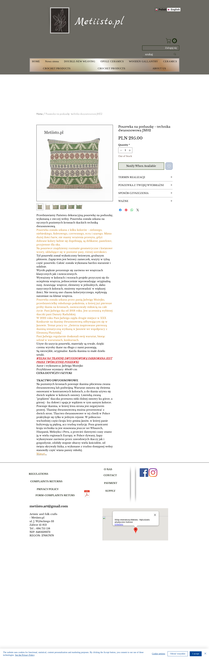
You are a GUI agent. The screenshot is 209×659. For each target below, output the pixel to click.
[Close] (205, 654)
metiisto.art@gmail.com (49, 506)
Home (39, 113)
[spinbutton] (125, 150)
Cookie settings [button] (158, 654)
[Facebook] (144, 472)
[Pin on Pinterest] (126, 210)
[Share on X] (138, 210)
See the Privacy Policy (25, 655)
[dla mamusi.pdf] (87, 494)
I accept (195, 654)
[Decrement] (121, 150)
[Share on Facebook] (120, 210)
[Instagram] (153, 472)
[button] (172, 40)
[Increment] (130, 150)
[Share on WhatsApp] (132, 210)
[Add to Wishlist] (169, 166)
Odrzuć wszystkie (177, 654)
